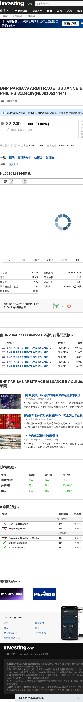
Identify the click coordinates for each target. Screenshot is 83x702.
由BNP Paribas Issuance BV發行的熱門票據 (35, 335)
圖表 (49, 10)
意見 (69, 10)
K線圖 (5, 181)
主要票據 (30, 16)
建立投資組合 (11, 633)
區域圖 (11, 181)
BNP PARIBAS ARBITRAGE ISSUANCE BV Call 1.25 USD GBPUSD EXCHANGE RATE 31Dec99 (29, 357)
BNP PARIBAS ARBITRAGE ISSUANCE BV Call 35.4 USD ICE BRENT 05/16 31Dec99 (29, 352)
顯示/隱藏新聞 (24, 181)
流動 (6, 628)
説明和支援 (40, 633)
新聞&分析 (24, 157)
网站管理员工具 (12, 638)
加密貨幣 (37, 10)
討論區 (50, 157)
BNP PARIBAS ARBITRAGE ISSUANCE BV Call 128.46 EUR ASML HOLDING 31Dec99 (29, 361)
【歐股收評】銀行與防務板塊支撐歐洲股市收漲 (52, 395)
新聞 (59, 10)
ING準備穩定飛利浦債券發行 (41, 435)
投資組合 (22, 10)
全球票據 (17, 16)
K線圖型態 (8, 507)
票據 (5, 16)
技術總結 (7, 467)
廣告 (37, 628)
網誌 (6, 622)
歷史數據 (13, 164)
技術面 (38, 157)
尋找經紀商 (8, 581)
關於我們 (39, 622)
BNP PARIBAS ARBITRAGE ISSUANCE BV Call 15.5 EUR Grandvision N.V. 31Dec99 (29, 366)
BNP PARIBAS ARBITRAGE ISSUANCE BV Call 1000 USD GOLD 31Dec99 (29, 347)
